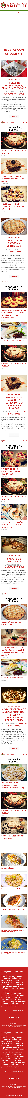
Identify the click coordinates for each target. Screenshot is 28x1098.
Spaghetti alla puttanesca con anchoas (12, 909)
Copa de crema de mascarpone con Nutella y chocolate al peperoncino (14, 715)
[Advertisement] (14, 29)
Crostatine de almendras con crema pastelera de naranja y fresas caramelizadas (13, 314)
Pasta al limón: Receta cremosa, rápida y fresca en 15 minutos (13, 953)
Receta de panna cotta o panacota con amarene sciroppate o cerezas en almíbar (13, 651)
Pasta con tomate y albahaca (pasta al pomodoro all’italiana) (12, 930)
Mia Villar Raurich (9, 122)
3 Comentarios (14, 250)
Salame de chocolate (14, 560)
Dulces (10, 79)
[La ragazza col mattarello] (14, 5)
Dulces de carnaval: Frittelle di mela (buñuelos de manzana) (12, 785)
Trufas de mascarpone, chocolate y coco (14, 85)
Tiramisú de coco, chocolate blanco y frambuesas (11, 471)
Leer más (14, 117)
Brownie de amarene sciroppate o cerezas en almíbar (12, 178)
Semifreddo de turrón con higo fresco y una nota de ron (12, 524)
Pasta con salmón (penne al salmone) (12, 889)
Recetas (17, 79)
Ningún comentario (14, 94)
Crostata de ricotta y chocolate (14, 243)
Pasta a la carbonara (7, 868)
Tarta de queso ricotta (12, 340)
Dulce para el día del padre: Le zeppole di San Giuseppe (12, 206)
